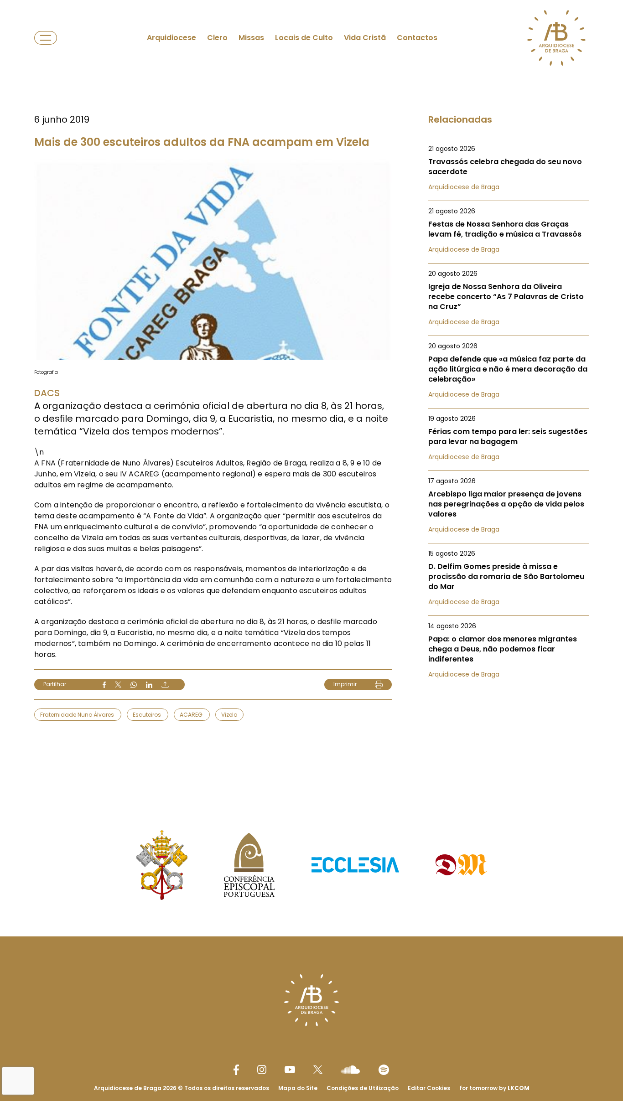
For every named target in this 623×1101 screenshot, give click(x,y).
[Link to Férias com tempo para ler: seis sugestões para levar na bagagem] (508, 437)
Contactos (417, 37)
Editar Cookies (429, 1088)
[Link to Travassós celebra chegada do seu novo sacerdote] (508, 167)
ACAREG (192, 714)
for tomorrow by (494, 1088)
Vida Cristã (365, 37)
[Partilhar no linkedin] (149, 685)
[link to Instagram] (261, 1069)
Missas (251, 37)
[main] (311, 378)
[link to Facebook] (236, 1070)
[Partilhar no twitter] (118, 684)
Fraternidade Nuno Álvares (77, 714)
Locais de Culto (304, 37)
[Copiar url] (165, 685)
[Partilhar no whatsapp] (133, 685)
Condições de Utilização (363, 1088)
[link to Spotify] (383, 1069)
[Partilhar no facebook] (104, 685)
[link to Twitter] (317, 1069)
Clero (217, 37)
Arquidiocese (171, 37)
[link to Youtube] (290, 1069)
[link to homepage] (556, 38)
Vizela (229, 714)
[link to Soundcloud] (350, 1069)
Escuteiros (147, 714)
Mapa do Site (297, 1088)
